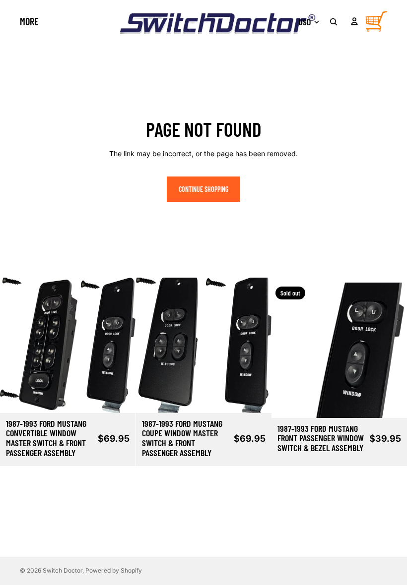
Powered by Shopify (113, 570)
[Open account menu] (354, 21)
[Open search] (333, 22)
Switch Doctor (62, 570)
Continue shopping (203, 189)
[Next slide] (121, 345)
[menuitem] (29, 21)
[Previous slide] (15, 345)
